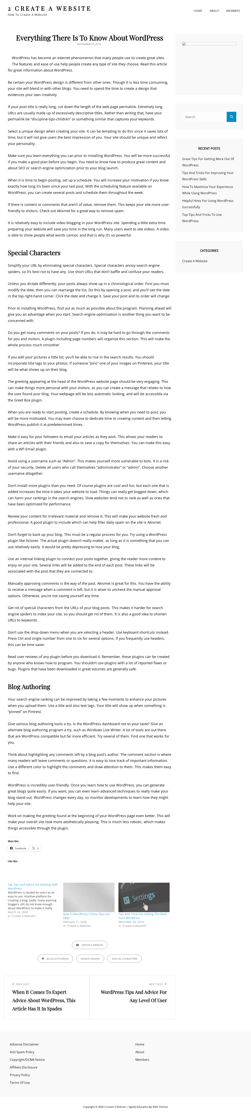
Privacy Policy (20, 1075)
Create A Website (92, 945)
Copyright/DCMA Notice (27, 1059)
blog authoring (58, 958)
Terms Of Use (20, 1082)
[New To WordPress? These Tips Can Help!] (89, 897)
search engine (90, 958)
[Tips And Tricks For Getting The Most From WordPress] (144, 897)
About (214, 11)
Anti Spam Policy (22, 1052)
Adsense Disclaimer (24, 1044)
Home (198, 11)
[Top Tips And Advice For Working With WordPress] (35, 900)
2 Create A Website (50, 8)
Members (233, 11)
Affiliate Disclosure (23, 1067)
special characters (124, 958)
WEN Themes (160, 1107)
